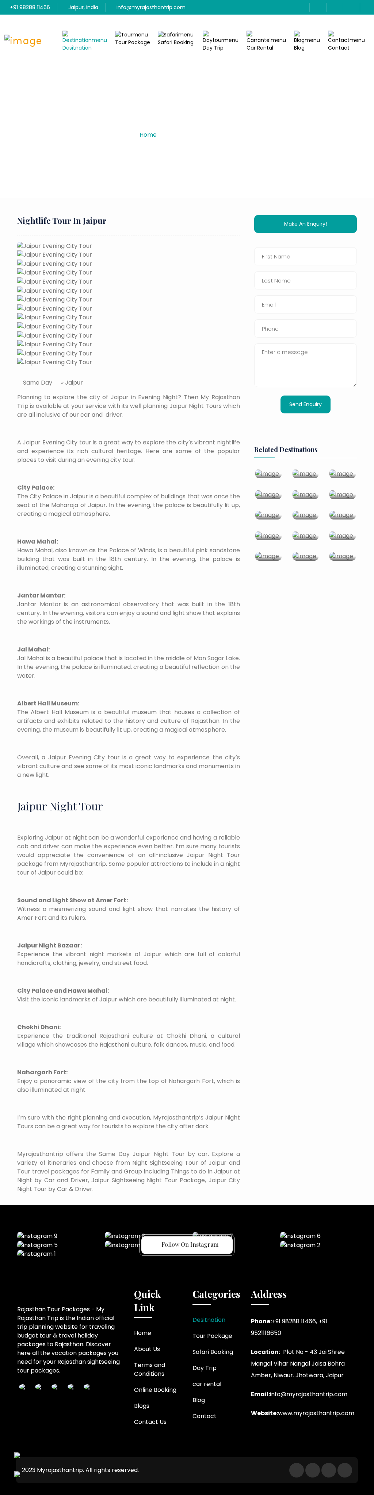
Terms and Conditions (149, 1369)
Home (148, 135)
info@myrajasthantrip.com (150, 7)
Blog (299, 47)
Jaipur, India (82, 7)
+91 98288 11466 (29, 7)
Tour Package (132, 42)
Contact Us (150, 1422)
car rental (260, 47)
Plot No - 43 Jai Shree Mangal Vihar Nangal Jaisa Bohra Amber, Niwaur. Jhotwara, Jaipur (298, 1363)
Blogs (141, 1406)
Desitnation (77, 47)
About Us (147, 1349)
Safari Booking (176, 42)
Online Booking (155, 1390)
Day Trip (213, 47)
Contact (339, 47)
